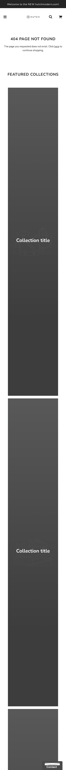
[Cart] (60, 16)
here (56, 46)
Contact (51, 766)
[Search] (50, 16)
